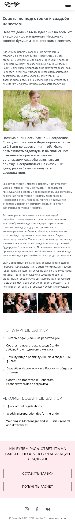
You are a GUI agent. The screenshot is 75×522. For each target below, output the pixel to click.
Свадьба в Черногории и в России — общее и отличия (39, 370)
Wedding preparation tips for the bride (33, 413)
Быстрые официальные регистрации (33, 338)
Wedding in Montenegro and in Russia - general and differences (38, 423)
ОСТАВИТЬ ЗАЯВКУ (37, 473)
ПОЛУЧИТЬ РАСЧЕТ (37, 486)
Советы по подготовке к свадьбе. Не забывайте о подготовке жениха (32, 347)
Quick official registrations (24, 406)
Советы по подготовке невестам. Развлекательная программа (30, 382)
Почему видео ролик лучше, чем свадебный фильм (38, 359)
